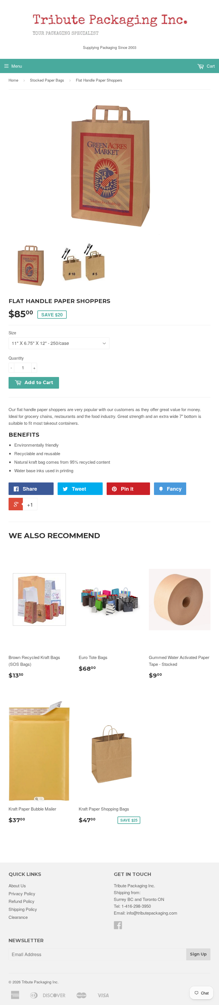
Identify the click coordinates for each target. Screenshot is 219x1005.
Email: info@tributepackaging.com (145, 913)
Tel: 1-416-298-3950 (132, 906)
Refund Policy (22, 901)
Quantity (16, 358)
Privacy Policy (22, 893)
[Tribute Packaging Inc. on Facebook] (118, 927)
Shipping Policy (23, 909)
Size (12, 332)
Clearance (18, 917)
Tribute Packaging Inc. (40, 982)
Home (13, 80)
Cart (210, 66)
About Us (17, 885)
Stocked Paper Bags (47, 80)
